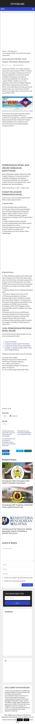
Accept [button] (20, 719)
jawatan (23, 316)
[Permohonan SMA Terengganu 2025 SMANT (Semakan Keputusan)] (17, 470)
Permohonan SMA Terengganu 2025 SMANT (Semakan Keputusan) (15, 482)
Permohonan (19, 65)
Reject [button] (26, 719)
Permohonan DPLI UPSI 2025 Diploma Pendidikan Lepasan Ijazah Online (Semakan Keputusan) (8, 442)
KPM (9, 408)
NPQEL (4, 87)
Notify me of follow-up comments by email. (18, 578)
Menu (3, 9)
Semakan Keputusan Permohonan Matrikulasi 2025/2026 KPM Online (24, 432)
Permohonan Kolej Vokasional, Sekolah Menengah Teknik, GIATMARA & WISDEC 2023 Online (17, 531)
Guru (25, 282)
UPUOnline (17, 3)
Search (17, 603)
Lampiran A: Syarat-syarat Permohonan (17, 344)
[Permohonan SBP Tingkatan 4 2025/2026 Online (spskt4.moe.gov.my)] (17, 494)
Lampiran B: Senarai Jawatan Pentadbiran (18, 346)
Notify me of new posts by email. (15, 581)
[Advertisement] (17, 32)
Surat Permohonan (10, 342)
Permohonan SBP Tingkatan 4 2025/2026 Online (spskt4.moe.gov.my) (17, 506)
